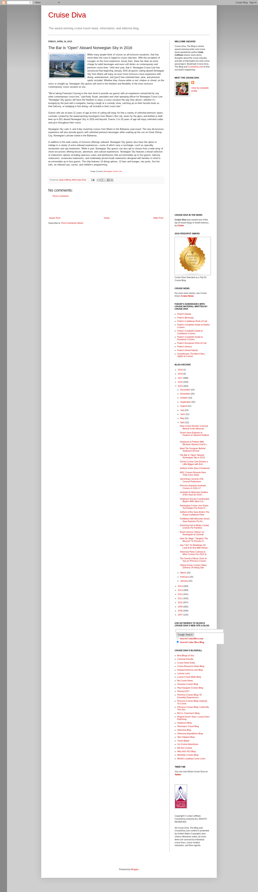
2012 (180, 594)
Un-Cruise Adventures (187, 744)
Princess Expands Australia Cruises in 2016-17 (193, 486)
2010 (180, 602)
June (183, 414)
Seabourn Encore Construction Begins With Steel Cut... (194, 500)
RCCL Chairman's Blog (188, 713)
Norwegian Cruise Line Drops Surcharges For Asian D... (194, 506)
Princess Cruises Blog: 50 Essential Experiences (189, 696)
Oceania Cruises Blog (187, 684)
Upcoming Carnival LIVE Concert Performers (191, 480)
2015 (180, 386)
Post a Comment (60, 196)
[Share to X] (105, 180)
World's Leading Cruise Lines (191, 758)
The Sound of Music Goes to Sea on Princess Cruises (193, 559)
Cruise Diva (67, 15)
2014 (180, 586)
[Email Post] (92, 180)
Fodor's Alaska (184, 314)
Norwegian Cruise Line (113, 171)
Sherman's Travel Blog (188, 726)
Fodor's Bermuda (185, 317)
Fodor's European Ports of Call (191, 343)
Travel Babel (183, 741)
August (183, 406)
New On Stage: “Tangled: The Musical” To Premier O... (194, 539)
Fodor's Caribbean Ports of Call (192, 321)
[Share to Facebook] (108, 180)
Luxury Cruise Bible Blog (189, 677)
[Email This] (98, 180)
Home (107, 218)
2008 (180, 611)
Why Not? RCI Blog (186, 751)
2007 (180, 615)
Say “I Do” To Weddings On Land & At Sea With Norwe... (194, 546)
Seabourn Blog (184, 723)
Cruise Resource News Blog (190, 666)
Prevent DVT (183, 691)
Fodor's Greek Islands (187, 350)
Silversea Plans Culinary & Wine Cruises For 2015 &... (194, 553)
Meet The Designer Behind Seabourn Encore (193, 449)
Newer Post (54, 218)
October (184, 398)
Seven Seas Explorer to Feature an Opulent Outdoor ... (194, 435)
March (183, 572)
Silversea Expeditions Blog (190, 733)
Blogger (134, 869)
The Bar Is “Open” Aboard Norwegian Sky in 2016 (192, 456)
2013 (180, 590)
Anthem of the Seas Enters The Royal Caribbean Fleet (194, 513)
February (184, 577)
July (182, 410)
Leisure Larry (183, 673)
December (185, 390)
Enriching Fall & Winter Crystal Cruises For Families (194, 526)
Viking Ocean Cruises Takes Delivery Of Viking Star (193, 566)
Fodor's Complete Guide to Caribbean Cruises (190, 332)
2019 (180, 370)
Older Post (158, 218)
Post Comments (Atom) (72, 223)
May (182, 418)
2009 (180, 606)
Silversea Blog (184, 730)
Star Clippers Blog (186, 737)
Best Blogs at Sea (185, 655)
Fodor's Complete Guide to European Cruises (190, 338)
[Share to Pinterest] (112, 180)
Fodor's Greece (184, 346)
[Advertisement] (106, 207)
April (182, 422)
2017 (180, 378)
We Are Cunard (184, 748)
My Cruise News (185, 680)
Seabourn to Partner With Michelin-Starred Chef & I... (194, 443)
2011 (180, 598)
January (184, 581)
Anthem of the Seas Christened (195, 468)
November (185, 394)
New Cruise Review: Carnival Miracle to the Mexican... (194, 427)
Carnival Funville (185, 659)
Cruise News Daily (186, 663)
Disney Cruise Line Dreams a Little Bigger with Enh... (194, 462)
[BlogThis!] (102, 180)
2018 (180, 374)
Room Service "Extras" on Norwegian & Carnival (192, 533)
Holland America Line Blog (190, 670)
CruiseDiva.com (195, 67)
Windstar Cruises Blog (188, 755)
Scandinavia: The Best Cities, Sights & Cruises (191, 355)
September (185, 402)
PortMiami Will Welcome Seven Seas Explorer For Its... (195, 520)
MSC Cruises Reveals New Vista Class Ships (193, 473)
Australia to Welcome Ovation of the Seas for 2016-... (194, 493)
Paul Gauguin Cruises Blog (190, 688)
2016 (180, 382)
